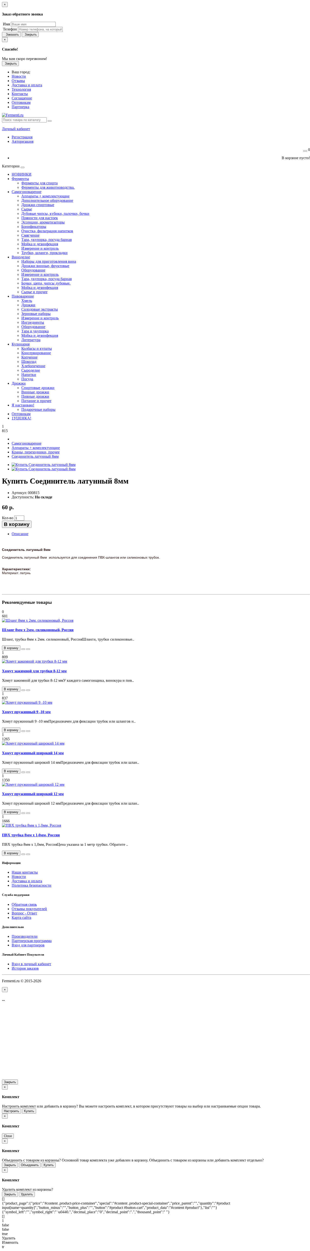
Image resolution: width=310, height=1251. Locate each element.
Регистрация (22, 137)
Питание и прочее (36, 401)
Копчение (29, 357)
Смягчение (30, 235)
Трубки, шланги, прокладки (44, 253)
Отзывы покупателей (29, 909)
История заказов (25, 968)
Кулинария (21, 344)
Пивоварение (23, 296)
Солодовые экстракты (39, 309)
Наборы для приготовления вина (48, 261)
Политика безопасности (31, 885)
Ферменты (20, 179)
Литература (30, 340)
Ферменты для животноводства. (48, 187)
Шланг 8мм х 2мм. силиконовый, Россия (38, 630)
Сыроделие (30, 370)
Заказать (11, 34)
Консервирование (36, 353)
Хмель (26, 301)
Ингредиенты (32, 322)
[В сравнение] (28, 649)
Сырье (26, 209)
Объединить (30, 1165)
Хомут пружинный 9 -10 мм (26, 712)
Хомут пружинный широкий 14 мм (33, 753)
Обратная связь (24, 904)
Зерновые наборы (36, 314)
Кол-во (7, 518)
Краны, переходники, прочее (36, 452)
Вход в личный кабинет (31, 964)
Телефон (9, 29)
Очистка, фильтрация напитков (47, 231)
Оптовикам (21, 414)
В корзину (17, 524)
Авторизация (22, 141)
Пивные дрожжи (35, 396)
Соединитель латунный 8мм (35, 456)
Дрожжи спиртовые (37, 205)
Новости (19, 877)
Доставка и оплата (27, 881)
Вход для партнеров (28, 945)
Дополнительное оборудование (47, 200)
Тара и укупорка (35, 331)
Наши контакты (25, 872)
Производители (25, 936)
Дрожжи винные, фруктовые (45, 266)
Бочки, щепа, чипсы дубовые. (45, 283)
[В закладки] (23, 649)
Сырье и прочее (34, 292)
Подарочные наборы (38, 409)
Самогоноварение (26, 192)
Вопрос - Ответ (24, 913)
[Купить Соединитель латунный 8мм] (44, 465)
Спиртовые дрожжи (37, 388)
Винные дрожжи (35, 392)
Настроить (11, 1111)
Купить (29, 1111)
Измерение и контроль (40, 248)
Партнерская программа (32, 941)
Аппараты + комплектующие (45, 196)
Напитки (28, 375)
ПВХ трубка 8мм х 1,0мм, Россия (31, 835)
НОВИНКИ (21, 174)
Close (8, 1136)
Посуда (27, 379)
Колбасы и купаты (36, 348)
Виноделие (21, 257)
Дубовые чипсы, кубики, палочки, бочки (55, 213)
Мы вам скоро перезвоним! (24, 59)
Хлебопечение (33, 366)
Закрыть (30, 34)
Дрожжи (28, 305)
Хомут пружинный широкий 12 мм (33, 794)
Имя (6, 24)
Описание (20, 534)
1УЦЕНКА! (21, 418)
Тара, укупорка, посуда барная (46, 240)
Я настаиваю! (23, 405)
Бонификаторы (33, 227)
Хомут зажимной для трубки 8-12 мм (34, 671)
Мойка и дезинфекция (39, 244)
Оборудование (33, 270)
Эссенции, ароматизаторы (43, 222)
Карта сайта (21, 917)
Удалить (27, 1194)
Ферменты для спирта (39, 183)
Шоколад (28, 362)
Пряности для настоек (39, 218)
